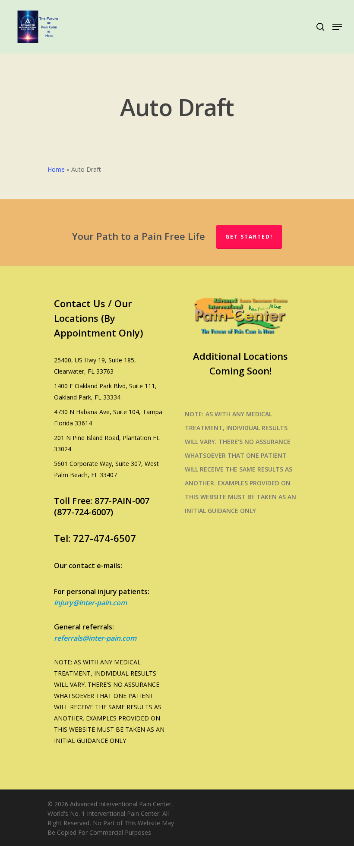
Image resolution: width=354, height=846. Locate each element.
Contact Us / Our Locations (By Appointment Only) (98, 318)
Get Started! (249, 236)
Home (56, 169)
